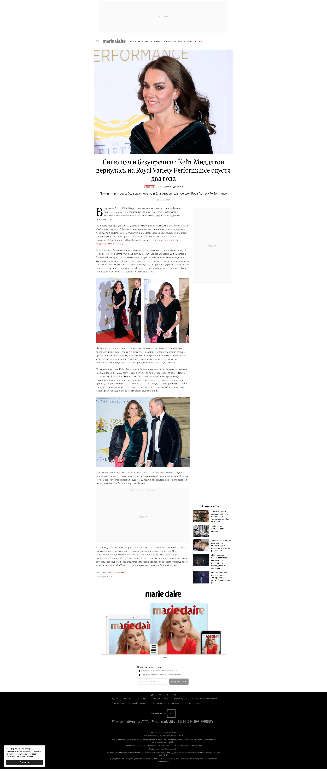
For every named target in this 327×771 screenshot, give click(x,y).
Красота (148, 41)
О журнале (114, 699)
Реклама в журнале (180, 699)
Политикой (146, 674)
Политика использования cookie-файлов (128, 703)
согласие (147, 670)
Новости (198, 41)
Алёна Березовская (116, 573)
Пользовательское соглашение (204, 699)
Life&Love (158, 41)
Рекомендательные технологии (166, 703)
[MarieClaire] (114, 40)
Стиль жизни (170, 41)
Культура (181, 41)
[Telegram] (175, 695)
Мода (140, 41)
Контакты (127, 699)
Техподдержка (193, 703)
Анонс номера (140, 699)
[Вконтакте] (159, 695)
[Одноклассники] (167, 695)
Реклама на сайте (161, 699)
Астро (189, 41)
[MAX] (151, 695)
